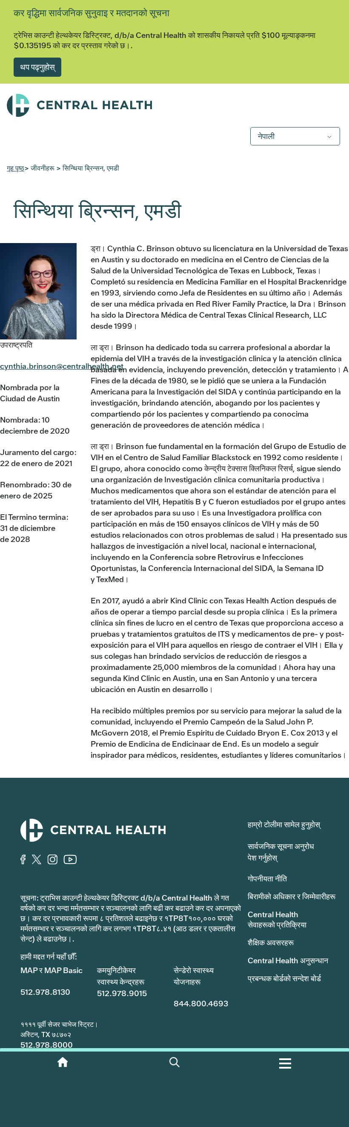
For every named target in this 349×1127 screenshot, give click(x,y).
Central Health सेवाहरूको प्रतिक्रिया (277, 920)
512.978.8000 (46, 1045)
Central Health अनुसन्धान (288, 960)
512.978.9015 (122, 993)
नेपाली (266, 136)
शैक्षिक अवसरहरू (271, 942)
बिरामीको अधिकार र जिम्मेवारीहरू (291, 896)
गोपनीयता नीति (267, 879)
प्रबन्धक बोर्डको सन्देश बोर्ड (284, 978)
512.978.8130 (45, 992)
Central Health (174, 105)
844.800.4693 (201, 1003)
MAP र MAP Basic (51, 970)
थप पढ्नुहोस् (37, 67)
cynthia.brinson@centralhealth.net (61, 366)
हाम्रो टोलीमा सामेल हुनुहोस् (284, 824)
